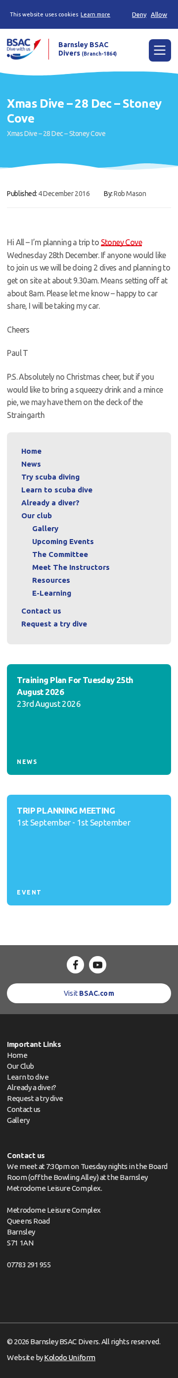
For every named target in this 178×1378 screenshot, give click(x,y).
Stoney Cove (121, 242)
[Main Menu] (160, 50)
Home (31, 451)
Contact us (41, 611)
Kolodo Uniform (69, 1357)
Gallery (45, 528)
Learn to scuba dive (56, 489)
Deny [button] (139, 14)
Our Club (20, 1066)
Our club (36, 515)
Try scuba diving (50, 477)
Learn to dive (27, 1077)
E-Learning (51, 593)
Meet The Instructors (71, 567)
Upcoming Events (63, 541)
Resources (51, 580)
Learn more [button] (95, 14)
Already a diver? (50, 502)
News (31, 464)
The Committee (60, 554)
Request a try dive (35, 1098)
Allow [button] (159, 14)
